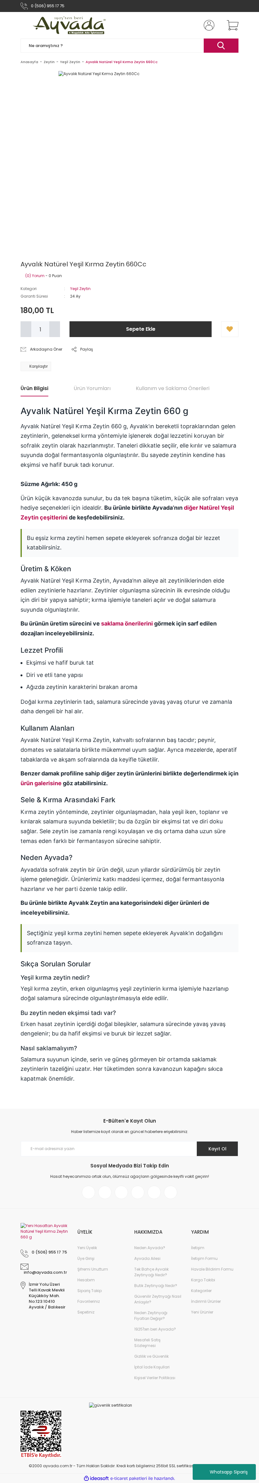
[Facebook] (88, 1192)
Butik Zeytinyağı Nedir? (155, 1285)
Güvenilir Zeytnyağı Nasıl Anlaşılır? (157, 1299)
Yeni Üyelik (87, 1247)
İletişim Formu (204, 1258)
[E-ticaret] (128, 1478)
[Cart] (231, 25)
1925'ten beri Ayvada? (155, 1329)
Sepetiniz (85, 1312)
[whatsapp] (170, 1192)
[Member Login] (207, 25)
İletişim (197, 1247)
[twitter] (121, 1192)
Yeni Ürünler (202, 1312)
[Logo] (70, 25)
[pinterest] (137, 1192)
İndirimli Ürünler (206, 1301)
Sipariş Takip (89, 1290)
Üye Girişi (85, 1258)
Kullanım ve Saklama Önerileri (172, 388)
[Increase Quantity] (54, 329)
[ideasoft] (96, 1478)
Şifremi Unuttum (92, 1269)
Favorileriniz (88, 1301)
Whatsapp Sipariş (229, 1472)
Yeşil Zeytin (80, 288)
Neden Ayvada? (149, 1247)
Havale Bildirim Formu (212, 1269)
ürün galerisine (41, 783)
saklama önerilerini (127, 623)
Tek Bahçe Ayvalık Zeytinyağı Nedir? (151, 1272)
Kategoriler (201, 1290)
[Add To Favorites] (229, 329)
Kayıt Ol (217, 1149)
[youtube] (154, 1192)
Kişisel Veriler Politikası (154, 1377)
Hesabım (86, 1280)
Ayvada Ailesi (147, 1258)
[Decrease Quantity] (26, 329)
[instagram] (104, 1192)
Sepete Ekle (140, 329)
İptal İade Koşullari (152, 1367)
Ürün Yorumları (92, 388)
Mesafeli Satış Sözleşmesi (147, 1342)
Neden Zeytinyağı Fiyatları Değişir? (150, 1315)
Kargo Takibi (203, 1280)
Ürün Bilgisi (34, 388)
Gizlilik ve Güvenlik (151, 1356)
